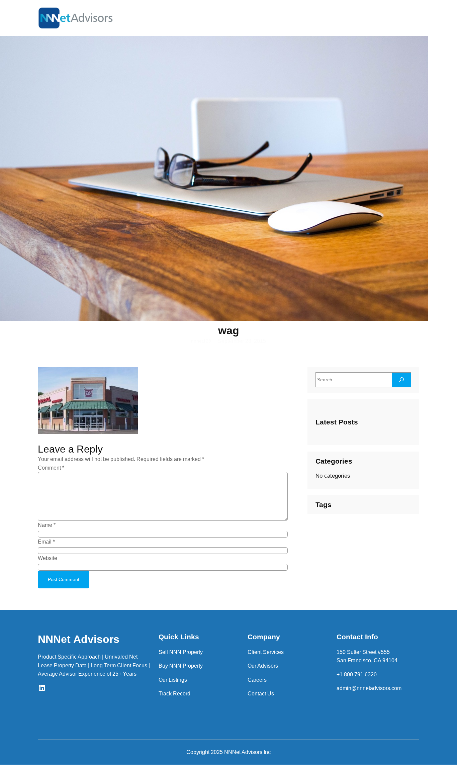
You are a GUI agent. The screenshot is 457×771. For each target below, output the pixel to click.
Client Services (266, 652)
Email (46, 542)
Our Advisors (263, 666)
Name (47, 525)
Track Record (174, 693)
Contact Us (261, 693)
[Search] (401, 380)
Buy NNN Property (181, 666)
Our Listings (173, 680)
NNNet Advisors (78, 639)
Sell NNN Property (181, 652)
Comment (51, 468)
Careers (257, 680)
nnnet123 (201, 341)
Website (47, 558)
